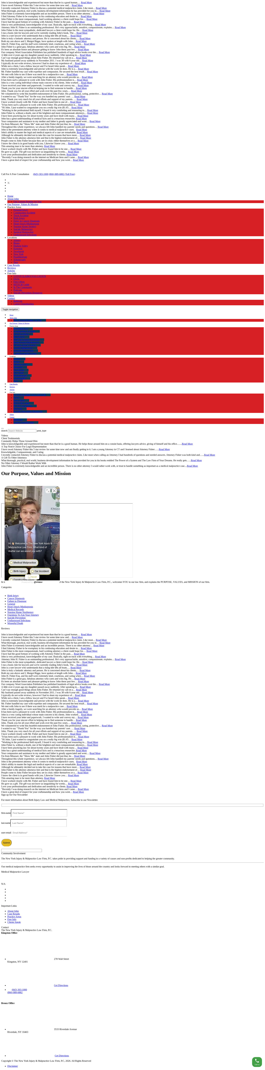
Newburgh (18, 251)
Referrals (17, 301)
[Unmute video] (10, 490)
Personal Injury (20, 210)
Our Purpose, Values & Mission (22, 204)
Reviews (11, 268)
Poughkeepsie (20, 257)
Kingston (17, 248)
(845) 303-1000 (40, 174)
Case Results (13, 265)
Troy (15, 262)
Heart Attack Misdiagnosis (26, 223)
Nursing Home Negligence (20, 612)
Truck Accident (20, 215)
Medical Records (15, 609)
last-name (5, 823)
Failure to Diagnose (16, 601)
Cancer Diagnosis (16, 598)
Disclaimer (12, 1066)
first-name (6, 813)
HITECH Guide (21, 284)
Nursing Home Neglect (24, 226)
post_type (41, 430)
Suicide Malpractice (23, 229)
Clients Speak (14, 922)
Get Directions (61, 985)
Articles (11, 270)
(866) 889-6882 (62, 174)
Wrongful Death (15, 623)
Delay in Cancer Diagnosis (26, 221)
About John (13, 199)
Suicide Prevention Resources (27, 292)
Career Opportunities (23, 304)
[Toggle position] (47, 490)
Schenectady (19, 259)
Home (10, 196)
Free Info (11, 919)
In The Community (22, 287)
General (11, 604)
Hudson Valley (20, 246)
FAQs (16, 279)
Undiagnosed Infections (24, 234)
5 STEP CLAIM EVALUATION (29, 276)
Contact (11, 298)
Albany (17, 240)
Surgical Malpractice (23, 232)
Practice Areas (14, 916)
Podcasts (17, 290)
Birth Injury (19, 218)
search (4, 430)
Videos (10, 295)
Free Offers (19, 281)
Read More (86, 2)
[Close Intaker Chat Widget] (54, 490)
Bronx (16, 243)
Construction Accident (24, 212)
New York (18, 254)
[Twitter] (8, 182)
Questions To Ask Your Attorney (23, 615)
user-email (6, 832)
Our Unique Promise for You (27, 201)
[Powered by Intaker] (38, 582)
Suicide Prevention (16, 617)
